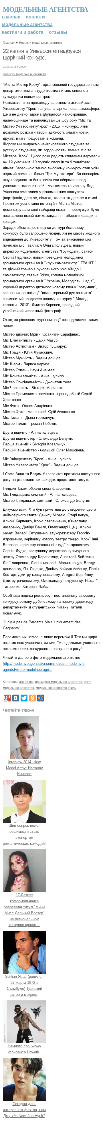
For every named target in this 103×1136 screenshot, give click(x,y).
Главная (11, 16)
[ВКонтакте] (15, 698)
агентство (26, 681)
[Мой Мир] (40, 698)
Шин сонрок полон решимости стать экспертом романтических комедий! (24, 834)
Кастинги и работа (22, 32)
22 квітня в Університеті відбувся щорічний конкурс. (42, 54)
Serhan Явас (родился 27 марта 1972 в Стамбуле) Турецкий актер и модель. (24, 985)
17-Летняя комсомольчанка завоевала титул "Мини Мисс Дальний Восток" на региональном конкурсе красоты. (24, 910)
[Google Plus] (7, 698)
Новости (35, 16)
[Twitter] (24, 698)
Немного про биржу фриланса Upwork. (24, 1049)
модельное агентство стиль (56, 687)
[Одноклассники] (32, 698)
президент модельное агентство (58, 681)
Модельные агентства (45, 9)
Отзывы (58, 32)
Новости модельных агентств (40, 42)
